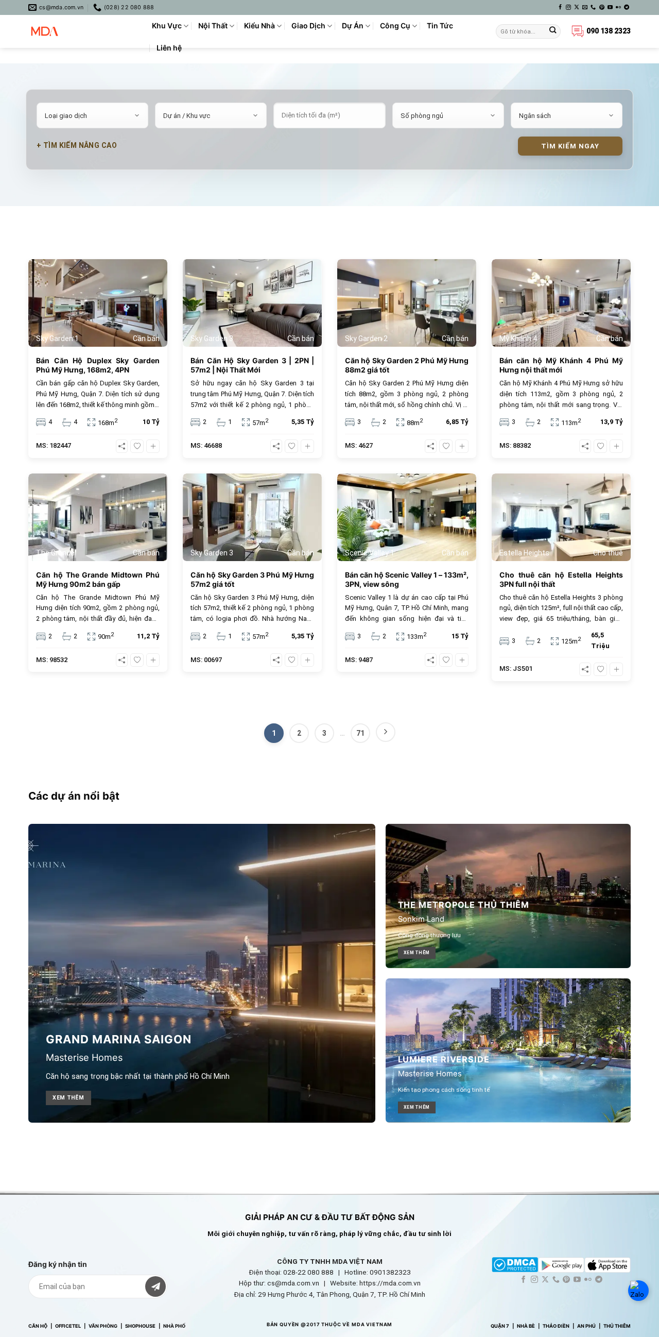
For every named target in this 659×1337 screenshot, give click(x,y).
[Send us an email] (584, 7)
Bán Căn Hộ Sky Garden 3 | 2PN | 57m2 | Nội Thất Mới (252, 365)
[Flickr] (618, 7)
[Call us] (593, 7)
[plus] (153, 446)
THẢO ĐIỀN (556, 1326)
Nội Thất (213, 25)
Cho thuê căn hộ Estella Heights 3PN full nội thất (561, 579)
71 (360, 733)
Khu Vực (167, 25)
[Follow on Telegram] (626, 7)
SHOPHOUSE (140, 1326)
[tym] (137, 446)
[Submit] (552, 31)
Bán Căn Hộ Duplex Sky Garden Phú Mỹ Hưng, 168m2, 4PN (98, 365)
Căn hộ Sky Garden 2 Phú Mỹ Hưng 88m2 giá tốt (407, 365)
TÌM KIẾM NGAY (570, 146)
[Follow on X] (576, 7)
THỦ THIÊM (617, 1326)
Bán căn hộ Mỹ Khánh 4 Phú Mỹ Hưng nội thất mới (561, 365)
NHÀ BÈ (526, 1326)
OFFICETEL (68, 1326)
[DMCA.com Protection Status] (515, 1264)
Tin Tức (440, 25)
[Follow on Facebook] (560, 7)
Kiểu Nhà (259, 25)
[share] (122, 446)
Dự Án (352, 25)
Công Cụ (395, 25)
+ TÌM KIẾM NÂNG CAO (77, 145)
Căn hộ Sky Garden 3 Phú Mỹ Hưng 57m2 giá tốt (252, 579)
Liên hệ (169, 47)
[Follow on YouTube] (610, 7)
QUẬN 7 (500, 1326)
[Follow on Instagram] (568, 7)
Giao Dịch (308, 25)
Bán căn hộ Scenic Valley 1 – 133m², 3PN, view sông (407, 579)
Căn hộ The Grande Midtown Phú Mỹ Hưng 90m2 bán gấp (98, 579)
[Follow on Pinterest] (601, 7)
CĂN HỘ (37, 1326)
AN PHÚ (586, 1326)
